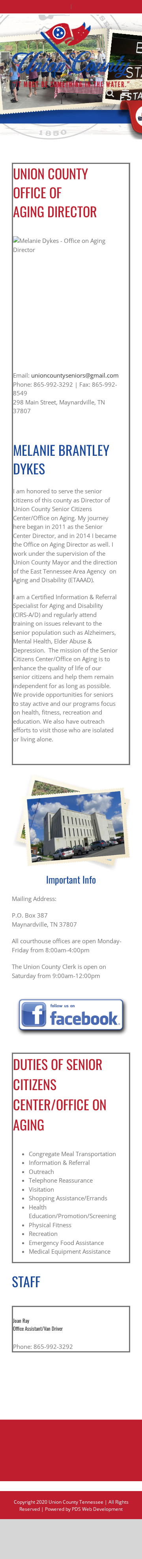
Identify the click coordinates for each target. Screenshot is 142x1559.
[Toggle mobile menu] (126, 93)
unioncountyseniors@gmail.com (75, 375)
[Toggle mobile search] (110, 93)
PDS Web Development (97, 1509)
